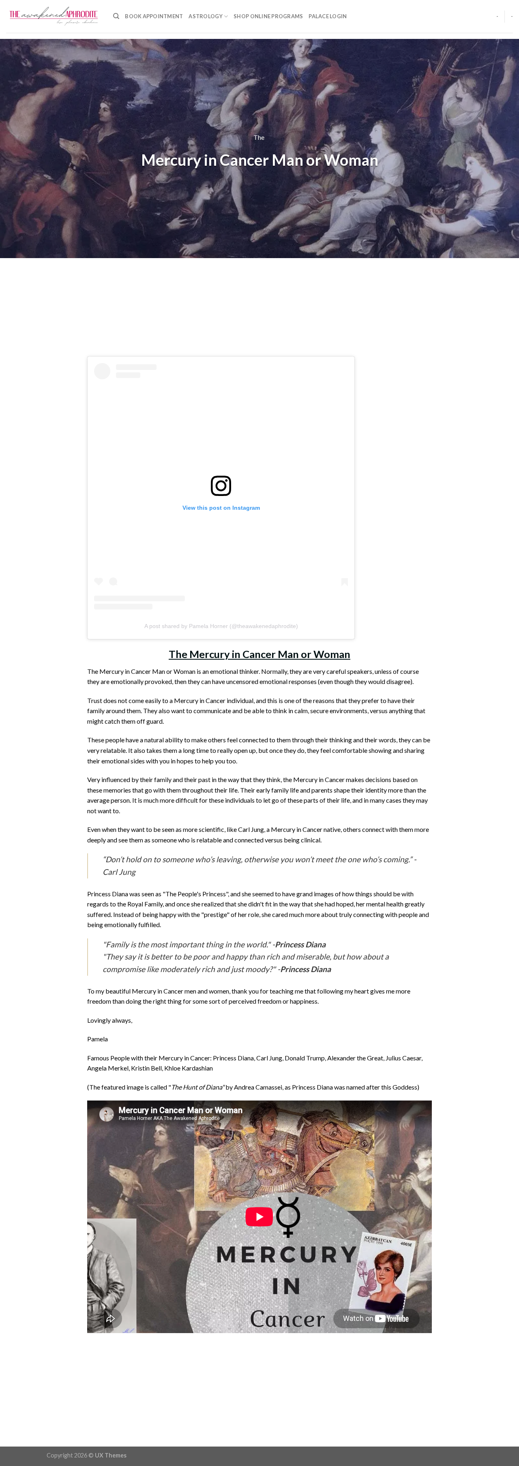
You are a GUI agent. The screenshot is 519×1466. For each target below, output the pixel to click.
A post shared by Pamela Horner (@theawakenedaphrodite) (221, 626)
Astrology (205, 16)
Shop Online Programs (268, 16)
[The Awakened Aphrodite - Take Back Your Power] (53, 16)
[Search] (116, 16)
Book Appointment (154, 16)
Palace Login (328, 16)
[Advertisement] (259, 306)
